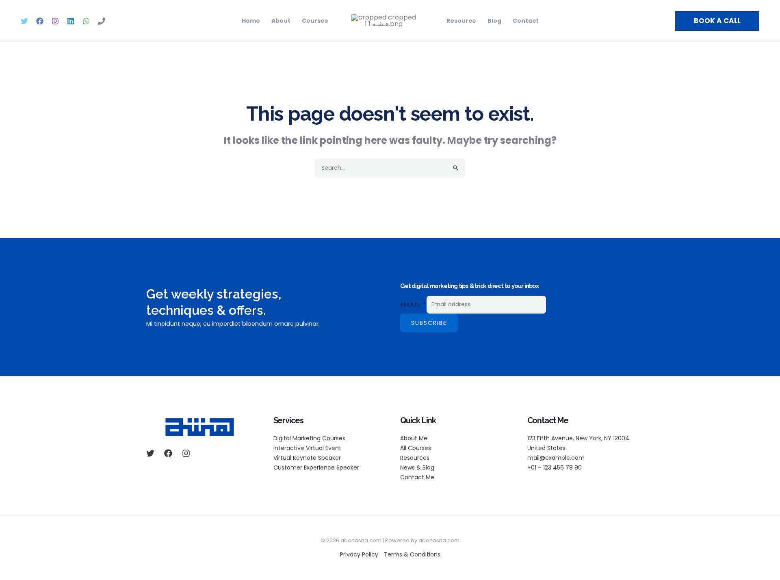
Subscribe (429, 323)
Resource (461, 21)
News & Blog (417, 467)
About (280, 21)
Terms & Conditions (412, 554)
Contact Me (417, 477)
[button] (717, 21)
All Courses (415, 448)
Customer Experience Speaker (316, 467)
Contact (526, 21)
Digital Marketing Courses (309, 438)
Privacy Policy (359, 554)
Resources (414, 458)
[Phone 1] (101, 21)
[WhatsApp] (86, 21)
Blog (494, 21)
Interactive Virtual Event (307, 448)
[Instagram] (55, 21)
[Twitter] (24, 21)
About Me (413, 438)
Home (251, 21)
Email (413, 304)
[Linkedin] (70, 21)
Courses (315, 21)
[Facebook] (39, 21)
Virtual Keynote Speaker (307, 458)
